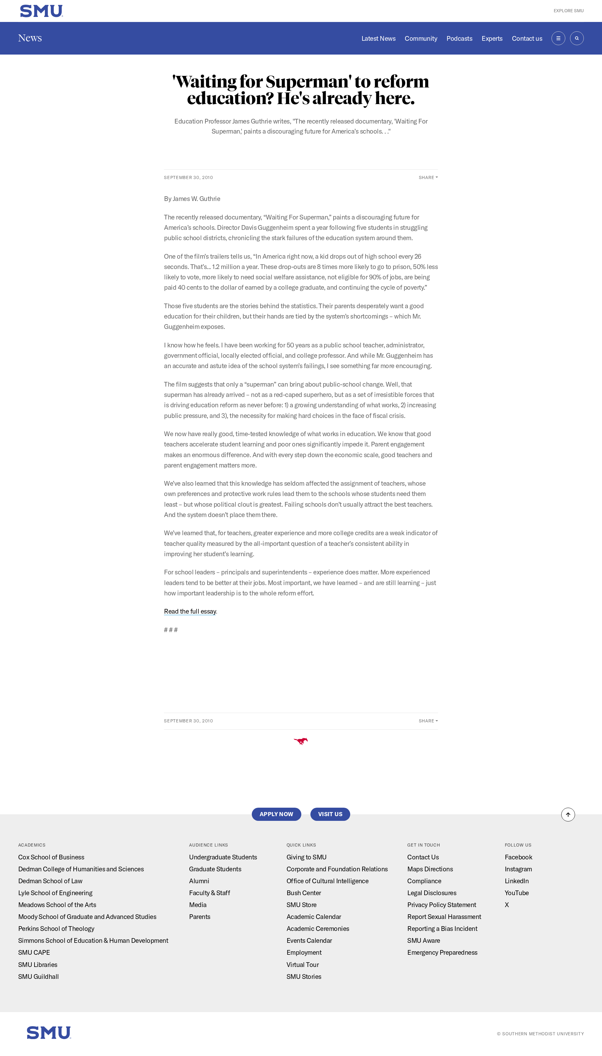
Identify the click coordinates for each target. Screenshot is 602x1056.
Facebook (518, 857)
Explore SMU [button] (569, 10)
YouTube (517, 893)
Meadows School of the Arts (57, 904)
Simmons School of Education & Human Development (93, 940)
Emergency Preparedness (442, 952)
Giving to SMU (307, 857)
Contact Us (423, 857)
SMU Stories (304, 976)
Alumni (199, 881)
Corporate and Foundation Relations (337, 869)
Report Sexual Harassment (444, 916)
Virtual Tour (303, 964)
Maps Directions (430, 869)
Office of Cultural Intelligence (328, 881)
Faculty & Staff (209, 893)
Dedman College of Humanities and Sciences (81, 869)
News (30, 38)
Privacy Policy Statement (441, 904)
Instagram (518, 869)
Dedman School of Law (50, 881)
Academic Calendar (314, 916)
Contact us (527, 38)
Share (426, 177)
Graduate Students (215, 869)
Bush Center (304, 893)
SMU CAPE (34, 952)
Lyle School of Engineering (55, 893)
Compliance (424, 881)
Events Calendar (309, 940)
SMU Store (302, 904)
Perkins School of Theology (56, 928)
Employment (304, 952)
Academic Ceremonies (318, 928)
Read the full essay (190, 611)
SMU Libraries (37, 964)
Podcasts (459, 38)
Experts (492, 38)
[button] (568, 814)
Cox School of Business (51, 857)
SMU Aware (423, 940)
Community (421, 38)
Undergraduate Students (223, 857)
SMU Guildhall (38, 976)
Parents (199, 916)
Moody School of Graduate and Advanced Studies (87, 916)
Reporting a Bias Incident (442, 928)
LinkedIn (517, 881)
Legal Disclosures (431, 893)
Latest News (378, 38)
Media (197, 904)
